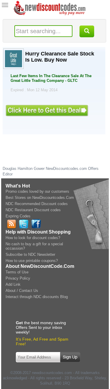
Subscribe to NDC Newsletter (30, 254)
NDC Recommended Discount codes (37, 204)
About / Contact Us (22, 290)
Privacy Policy (18, 278)
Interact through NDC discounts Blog (37, 297)
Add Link (13, 284)
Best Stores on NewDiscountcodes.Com (40, 197)
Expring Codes (18, 216)
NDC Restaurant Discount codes (33, 210)
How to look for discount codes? (33, 238)
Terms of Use (17, 272)
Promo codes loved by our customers (37, 191)
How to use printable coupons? (32, 260)
